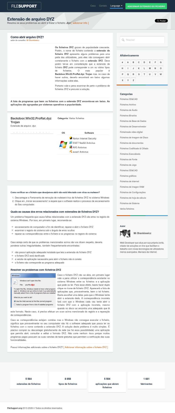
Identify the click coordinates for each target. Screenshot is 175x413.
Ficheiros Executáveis (130, 153)
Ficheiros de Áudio (128, 109)
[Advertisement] (32, 67)
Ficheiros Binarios (128, 115)
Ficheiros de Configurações (133, 192)
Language (115, 5)
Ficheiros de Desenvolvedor (133, 126)
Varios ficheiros (127, 208)
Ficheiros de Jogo (128, 164)
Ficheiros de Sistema (129, 203)
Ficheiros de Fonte (128, 159)
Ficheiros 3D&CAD (129, 99)
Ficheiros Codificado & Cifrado (134, 148)
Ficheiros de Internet (129, 181)
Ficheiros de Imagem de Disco (134, 137)
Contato (103, 5)
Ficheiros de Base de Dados (133, 120)
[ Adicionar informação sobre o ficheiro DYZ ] (86, 347)
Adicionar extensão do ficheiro (146, 6)
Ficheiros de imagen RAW (132, 186)
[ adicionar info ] (80, 23)
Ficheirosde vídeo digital (131, 131)
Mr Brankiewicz (32, 40)
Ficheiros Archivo (128, 104)
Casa (93, 5)
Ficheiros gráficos (128, 175)
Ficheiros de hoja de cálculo (133, 197)
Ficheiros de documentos (131, 142)
